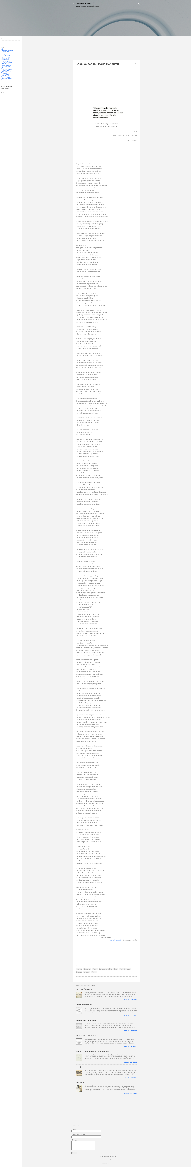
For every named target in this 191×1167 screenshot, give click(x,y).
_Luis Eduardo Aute (6, 62)
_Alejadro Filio (5, 51)
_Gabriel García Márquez (7, 72)
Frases (95, 969)
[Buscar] (139, 4)
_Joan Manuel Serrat (6, 66)
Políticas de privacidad (7, 78)
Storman (112, 1159)
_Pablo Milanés (5, 63)
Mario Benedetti (116, 940)
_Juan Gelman (5, 74)
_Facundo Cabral (5, 58)
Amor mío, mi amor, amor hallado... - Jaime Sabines (92, 1051)
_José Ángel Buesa (6, 69)
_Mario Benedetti (5, 77)
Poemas (79, 972)
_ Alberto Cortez (5, 53)
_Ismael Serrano (5, 57)
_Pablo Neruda (5, 76)
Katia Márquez (5, 59)
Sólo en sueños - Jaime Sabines (86, 1036)
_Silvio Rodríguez (6, 65)
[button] (136, 63)
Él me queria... (80, 1082)
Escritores (87, 969)
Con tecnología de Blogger (107, 1156)
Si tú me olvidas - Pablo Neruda (86, 1020)
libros (116, 969)
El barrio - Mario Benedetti (84, 1004)
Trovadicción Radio (83, 3)
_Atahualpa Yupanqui (7, 50)
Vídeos (94, 972)
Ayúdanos (4, 73)
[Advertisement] (106, 35)
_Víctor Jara (4, 54)
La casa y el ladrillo (105, 969)
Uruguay (86, 972)
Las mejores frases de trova (84, 1067)
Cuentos (79, 969)
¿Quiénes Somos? (6, 49)
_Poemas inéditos (6, 67)
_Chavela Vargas (5, 55)
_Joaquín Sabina (5, 61)
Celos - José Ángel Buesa (84, 989)
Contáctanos (4, 80)
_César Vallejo (5, 70)
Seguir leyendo (130, 1000)
